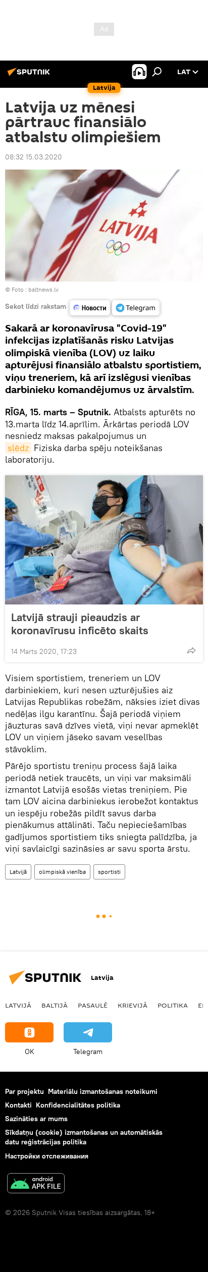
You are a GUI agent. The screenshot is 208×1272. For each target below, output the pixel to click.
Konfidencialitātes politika (78, 1105)
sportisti (109, 871)
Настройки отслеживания (46, 1155)
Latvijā (18, 871)
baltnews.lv (43, 289)
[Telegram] (136, 307)
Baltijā (54, 1005)
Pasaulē (93, 1005)
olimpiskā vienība (62, 871)
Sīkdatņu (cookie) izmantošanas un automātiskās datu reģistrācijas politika (84, 1137)
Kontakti (18, 1105)
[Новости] (90, 307)
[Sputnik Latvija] (30, 75)
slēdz (18, 448)
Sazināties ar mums (36, 1118)
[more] (191, 650)
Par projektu (24, 1091)
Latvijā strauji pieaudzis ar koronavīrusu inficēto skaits (79, 624)
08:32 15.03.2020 (33, 156)
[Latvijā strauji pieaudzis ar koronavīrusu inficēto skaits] (104, 539)
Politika (173, 1005)
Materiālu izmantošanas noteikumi (103, 1091)
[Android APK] (36, 1184)
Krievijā (132, 1005)
